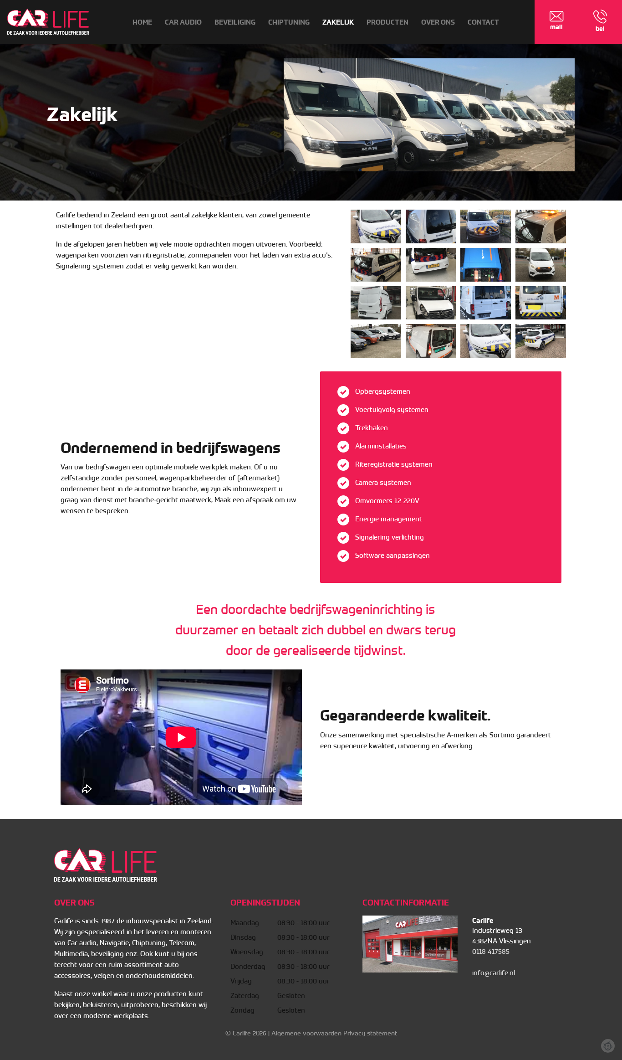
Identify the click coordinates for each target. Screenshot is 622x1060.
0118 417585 (491, 951)
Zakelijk (338, 22)
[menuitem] (142, 22)
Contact (483, 22)
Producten (387, 22)
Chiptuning (289, 22)
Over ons (438, 22)
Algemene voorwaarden (306, 1033)
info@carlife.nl (493, 973)
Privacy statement (370, 1033)
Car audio (183, 22)
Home (142, 22)
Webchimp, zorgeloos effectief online (608, 1046)
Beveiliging (234, 22)
